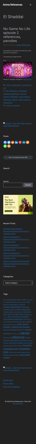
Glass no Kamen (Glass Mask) (20, 309)
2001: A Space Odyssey (9, 299)
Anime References (12, 4)
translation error (10, 348)
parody (15, 100)
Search (6, 181)
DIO (7, 91)
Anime (8, 85)
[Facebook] (5, 142)
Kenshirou (14, 324)
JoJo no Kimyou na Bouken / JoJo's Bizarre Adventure (16, 97)
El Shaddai (22, 91)
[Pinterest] (20, 142)
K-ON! (24, 319)
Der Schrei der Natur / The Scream (16, 304)
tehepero (20, 343)
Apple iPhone (9, 302)
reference (18, 337)
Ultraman (16, 355)
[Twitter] (9, 142)
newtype (28, 330)
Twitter (10, 352)
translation (27, 345)
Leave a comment (13, 105)
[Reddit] (12, 142)
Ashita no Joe (16, 302)
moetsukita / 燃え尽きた (17, 329)
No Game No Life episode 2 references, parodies (16, 35)
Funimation (6, 309)
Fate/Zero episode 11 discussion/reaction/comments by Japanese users (16, 247)
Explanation (16, 85)
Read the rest (27, 79)
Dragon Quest (25, 307)
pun (10, 337)
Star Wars (5, 343)
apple (27, 299)
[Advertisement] (18, 425)
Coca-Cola (23, 302)
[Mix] (27, 142)
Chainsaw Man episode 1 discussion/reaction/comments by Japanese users (16, 231)
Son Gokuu (29, 340)
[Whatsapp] (5, 146)
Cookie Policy (8, 380)
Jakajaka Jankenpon (11, 94)
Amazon (19, 299)
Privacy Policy (8, 383)
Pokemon (5, 337)
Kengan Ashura (7, 324)
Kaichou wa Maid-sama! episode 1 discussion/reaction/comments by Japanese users (16, 263)
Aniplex (24, 299)
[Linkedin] (16, 142)
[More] (9, 146)
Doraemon (13, 91)
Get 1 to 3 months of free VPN (18, 157)
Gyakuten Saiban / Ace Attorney (13, 312)
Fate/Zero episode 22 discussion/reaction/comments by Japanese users (16, 239)
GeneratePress (18, 403)
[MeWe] (24, 142)
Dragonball (15, 307)
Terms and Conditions (11, 387)
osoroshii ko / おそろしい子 (11, 333)
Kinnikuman (6, 329)
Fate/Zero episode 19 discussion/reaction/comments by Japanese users (16, 255)
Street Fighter (13, 343)
